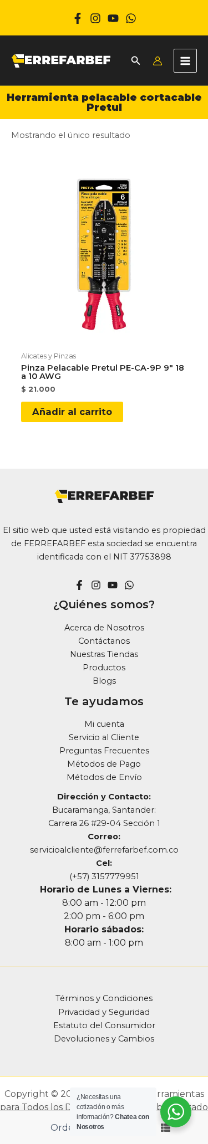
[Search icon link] (136, 62)
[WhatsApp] (130, 18)
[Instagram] (95, 18)
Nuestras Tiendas (104, 654)
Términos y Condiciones (104, 998)
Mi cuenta (104, 724)
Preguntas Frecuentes (104, 751)
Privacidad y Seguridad (104, 1012)
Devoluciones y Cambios (104, 1039)
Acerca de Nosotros (104, 628)
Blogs (104, 681)
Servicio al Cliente (104, 737)
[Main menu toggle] (185, 60)
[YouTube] (113, 585)
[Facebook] (77, 18)
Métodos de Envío (104, 777)
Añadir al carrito (72, 411)
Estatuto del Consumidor (104, 1025)
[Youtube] (113, 18)
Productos (104, 668)
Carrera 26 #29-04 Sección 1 (104, 823)
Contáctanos (104, 641)
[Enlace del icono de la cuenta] (158, 61)
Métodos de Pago (104, 764)
